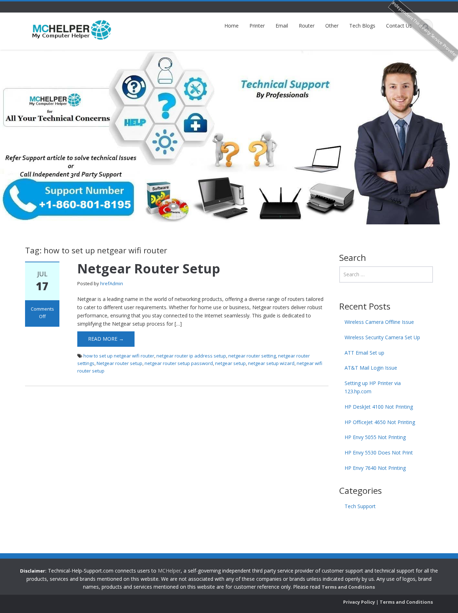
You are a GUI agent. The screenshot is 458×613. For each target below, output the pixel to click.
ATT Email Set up (364, 352)
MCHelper (169, 570)
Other (331, 25)
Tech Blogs (362, 25)
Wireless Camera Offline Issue (379, 321)
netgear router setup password (179, 363)
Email (282, 25)
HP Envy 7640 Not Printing (375, 467)
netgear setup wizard (271, 363)
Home (231, 25)
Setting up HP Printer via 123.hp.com (373, 387)
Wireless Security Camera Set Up (382, 337)
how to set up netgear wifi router (118, 355)
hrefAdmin (111, 283)
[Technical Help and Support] (71, 29)
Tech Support (360, 506)
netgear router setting (252, 355)
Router (307, 25)
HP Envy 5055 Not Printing (375, 437)
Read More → (106, 338)
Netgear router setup (119, 363)
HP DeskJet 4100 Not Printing (379, 406)
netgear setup (230, 363)
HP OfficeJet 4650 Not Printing (380, 422)
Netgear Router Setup (148, 268)
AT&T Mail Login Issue (371, 367)
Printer (257, 25)
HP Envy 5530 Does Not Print (379, 452)
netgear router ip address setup (191, 355)
